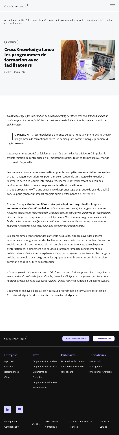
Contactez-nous (103, 338)
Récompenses (11, 371)
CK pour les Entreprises (45, 361)
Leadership (95, 361)
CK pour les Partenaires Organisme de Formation (45, 372)
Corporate (49, 20)
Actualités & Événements (28, 20)
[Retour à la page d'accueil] (16, 5)
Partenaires (68, 355)
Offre (36, 355)
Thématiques (97, 355)
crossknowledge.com (66, 295)
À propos (9, 361)
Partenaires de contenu (73, 361)
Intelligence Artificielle (100, 371)
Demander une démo (76, 338)
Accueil (8, 20)
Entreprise (10, 355)
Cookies (36, 424)
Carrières (9, 366)
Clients (7, 377)
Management (96, 366)
